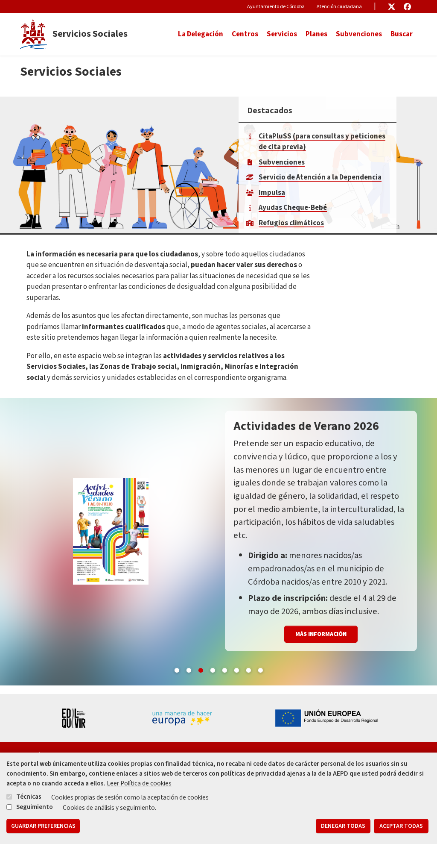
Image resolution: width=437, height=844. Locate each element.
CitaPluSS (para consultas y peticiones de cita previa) (322, 142)
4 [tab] (212, 668)
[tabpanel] (218, 541)
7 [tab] (248, 668)
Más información (321, 634)
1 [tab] (176, 668)
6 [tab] (236, 668)
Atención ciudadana (339, 6)
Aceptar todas (401, 826)
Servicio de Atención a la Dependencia (320, 177)
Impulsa (272, 193)
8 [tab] (260, 668)
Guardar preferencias (43, 826)
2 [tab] (188, 668)
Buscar (401, 34)
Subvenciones (359, 34)
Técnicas (28, 796)
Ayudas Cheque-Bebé (293, 208)
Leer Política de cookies (139, 783)
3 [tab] (200, 668)
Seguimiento (34, 807)
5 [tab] (224, 668)
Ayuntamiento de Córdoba (276, 6)
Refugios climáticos (291, 223)
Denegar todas (343, 826)
